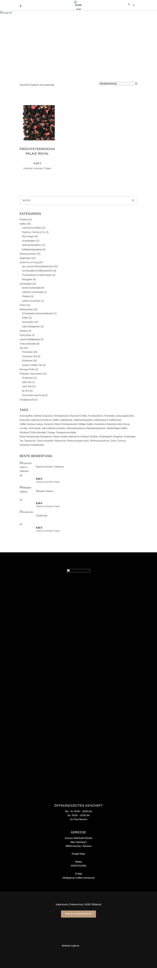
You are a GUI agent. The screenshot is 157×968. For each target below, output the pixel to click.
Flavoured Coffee (78, 415)
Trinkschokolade (28, 343)
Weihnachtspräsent (99, 440)
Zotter (113, 440)
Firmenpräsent (61, 415)
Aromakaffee (28, 240)
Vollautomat (60, 440)
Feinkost (24, 219)
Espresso (48, 415)
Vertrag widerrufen (78, 914)
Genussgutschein (125, 415)
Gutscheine (25, 335)
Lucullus (24, 428)
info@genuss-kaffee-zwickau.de (78, 877)
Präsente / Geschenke (31, 373)
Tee (21, 348)
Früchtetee (27, 352)
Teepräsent (29, 440)
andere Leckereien (31, 300)
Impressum (62, 904)
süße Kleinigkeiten (31, 326)
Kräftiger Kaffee (85, 424)
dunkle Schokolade (31, 287)
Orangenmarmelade (66, 432)
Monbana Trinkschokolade (33, 432)
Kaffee (23, 223)
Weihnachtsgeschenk (78, 440)
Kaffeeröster (115, 420)
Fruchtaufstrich (95, 415)
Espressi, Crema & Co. (33, 232)
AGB (87, 904)
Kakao (39, 424)
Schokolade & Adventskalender (37, 313)
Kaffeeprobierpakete (32, 249)
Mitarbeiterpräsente (95, 428)
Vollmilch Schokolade (32, 292)
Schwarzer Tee (29, 356)
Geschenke (28, 322)
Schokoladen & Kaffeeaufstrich (37, 270)
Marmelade (34, 428)
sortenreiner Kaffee (31, 227)
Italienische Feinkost (41, 420)
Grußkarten (27, 377)
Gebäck (24, 330)
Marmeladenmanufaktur (53, 428)
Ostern (23, 305)
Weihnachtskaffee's (32, 245)
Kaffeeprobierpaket (83, 420)
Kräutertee (27, 360)
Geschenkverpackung (33, 395)
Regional (117, 436)
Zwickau (121, 440)
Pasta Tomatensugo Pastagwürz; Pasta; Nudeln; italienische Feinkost (54, 436)
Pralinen (26, 296)
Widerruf (96, 904)
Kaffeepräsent (101, 420)
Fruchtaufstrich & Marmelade (36, 275)
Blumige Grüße (27, 369)
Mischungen (28, 236)
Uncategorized (27, 399)
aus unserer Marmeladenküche (37, 266)
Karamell (48, 424)
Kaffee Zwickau (27, 424)
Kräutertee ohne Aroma (117, 424)
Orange (51, 432)
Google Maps (78, 853)
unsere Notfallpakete (30, 339)
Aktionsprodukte (28, 253)
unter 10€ (26, 382)
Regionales (25, 258)
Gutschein (25, 420)
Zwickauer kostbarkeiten (32, 444)
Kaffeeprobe (66, 420)
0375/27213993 (78, 865)
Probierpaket (106, 436)
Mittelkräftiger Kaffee (117, 428)
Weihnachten (26, 309)
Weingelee (27, 279)
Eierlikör (38, 415)
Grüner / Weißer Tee (32, 365)
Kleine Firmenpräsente (65, 424)
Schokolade (25, 283)
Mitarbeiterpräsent (76, 428)
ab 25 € (25, 390)
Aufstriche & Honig (29, 262)
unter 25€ (26, 386)
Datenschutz (76, 904)
